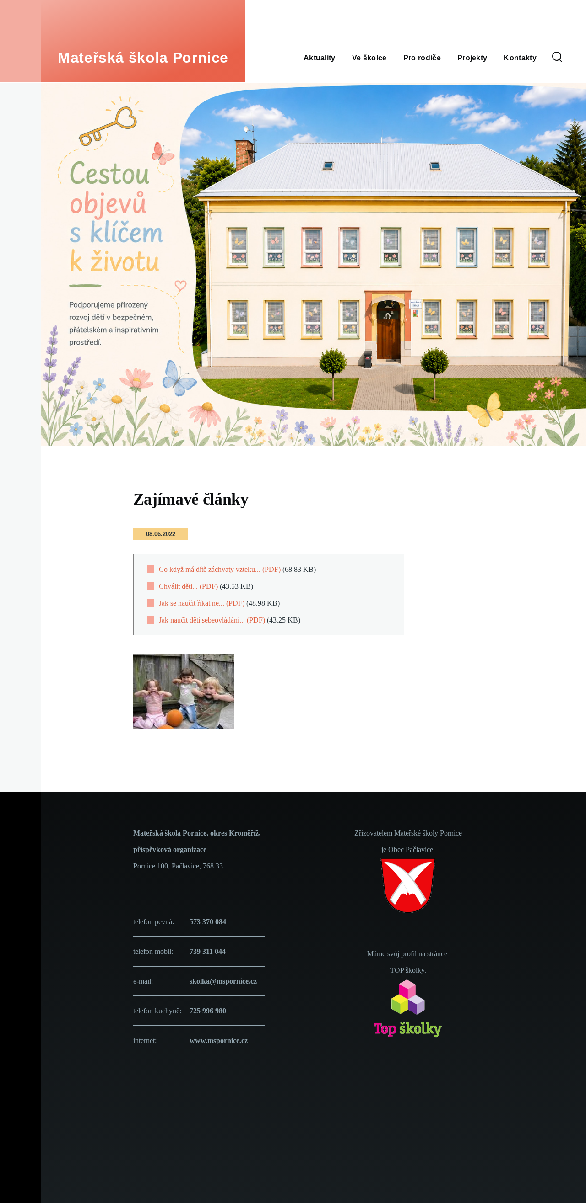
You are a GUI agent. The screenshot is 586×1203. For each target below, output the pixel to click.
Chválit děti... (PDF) (188, 586)
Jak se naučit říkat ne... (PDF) (201, 603)
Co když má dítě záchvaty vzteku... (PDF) (220, 569)
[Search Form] (557, 57)
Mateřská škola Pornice (143, 57)
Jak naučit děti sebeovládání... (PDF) (212, 620)
